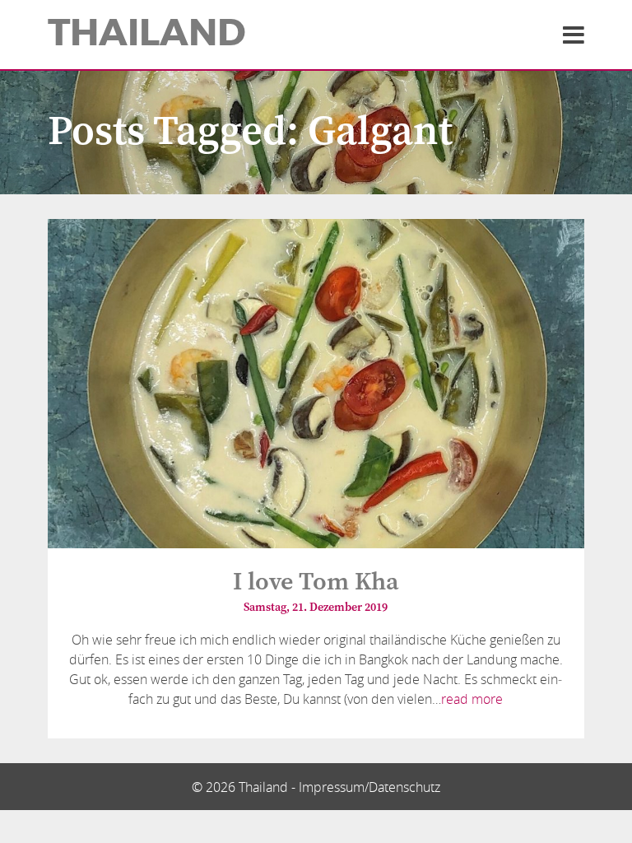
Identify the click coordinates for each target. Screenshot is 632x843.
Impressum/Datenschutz (369, 787)
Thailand (147, 33)
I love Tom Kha (316, 582)
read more (472, 699)
